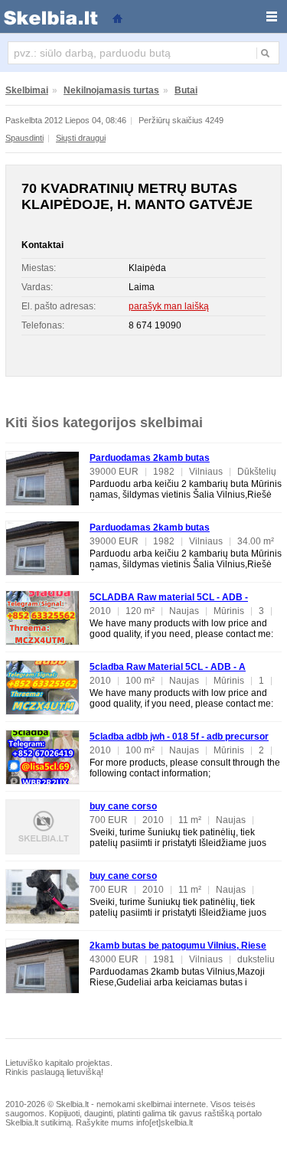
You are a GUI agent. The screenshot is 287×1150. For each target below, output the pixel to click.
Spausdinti (24, 137)
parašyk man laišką (169, 306)
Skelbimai (26, 90)
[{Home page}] (117, 17)
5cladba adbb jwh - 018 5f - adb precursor (179, 736)
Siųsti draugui (81, 137)
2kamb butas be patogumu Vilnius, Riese (178, 945)
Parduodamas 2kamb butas (150, 457)
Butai (185, 90)
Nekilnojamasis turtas (111, 90)
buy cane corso (123, 806)
